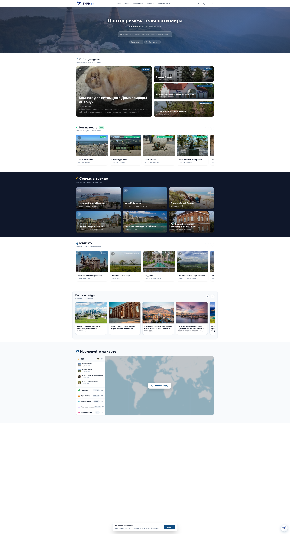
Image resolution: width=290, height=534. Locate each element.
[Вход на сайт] (204, 4)
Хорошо (169, 527)
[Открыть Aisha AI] (284, 528)
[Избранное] (199, 4)
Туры (119, 4)
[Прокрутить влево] (207, 129)
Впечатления (163, 4)
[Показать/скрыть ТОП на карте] (102, 359)
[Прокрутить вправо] (212, 129)
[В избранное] (80, 70)
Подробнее (155, 528)
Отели (126, 4)
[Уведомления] (195, 4)
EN (212, 4)
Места (149, 4)
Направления (138, 4)
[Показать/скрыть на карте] (102, 390)
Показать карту (161, 386)
